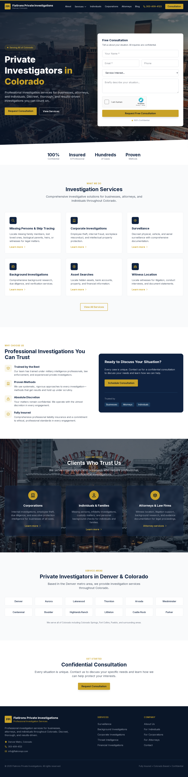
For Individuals (152, 729)
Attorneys (127, 6)
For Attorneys (152, 739)
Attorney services (153, 525)
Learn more (31, 525)
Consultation (174, 6)
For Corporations (153, 734)
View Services (51, 111)
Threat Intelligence (108, 739)
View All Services (94, 306)
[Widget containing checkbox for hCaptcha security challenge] (124, 101)
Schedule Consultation (121, 383)
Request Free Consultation (140, 113)
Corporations (111, 6)
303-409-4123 (154, 6)
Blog (137, 6)
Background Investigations (112, 729)
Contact (148, 745)
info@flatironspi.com (18, 751)
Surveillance (104, 724)
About (68, 6)
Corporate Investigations (111, 734)
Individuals (95, 6)
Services (79, 6)
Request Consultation (20, 111)
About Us (149, 724)
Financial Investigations (110, 745)
